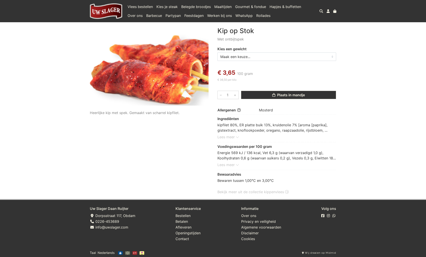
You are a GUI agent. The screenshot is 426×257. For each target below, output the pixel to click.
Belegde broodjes (196, 6)
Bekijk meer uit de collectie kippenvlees (251, 192)
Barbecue (154, 15)
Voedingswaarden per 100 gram (244, 146)
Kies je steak (167, 6)
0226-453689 (106, 221)
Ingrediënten (228, 118)
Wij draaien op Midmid (320, 252)
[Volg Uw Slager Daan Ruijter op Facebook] (322, 215)
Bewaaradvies (229, 174)
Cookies (248, 239)
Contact (182, 239)
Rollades (263, 15)
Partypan (173, 15)
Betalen (182, 221)
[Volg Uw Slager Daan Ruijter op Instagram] (328, 215)
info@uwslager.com (111, 227)
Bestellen (183, 215)
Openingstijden (188, 233)
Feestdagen (194, 15)
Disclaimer (250, 233)
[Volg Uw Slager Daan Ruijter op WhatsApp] (333, 215)
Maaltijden (223, 6)
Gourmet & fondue (250, 6)
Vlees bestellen (140, 6)
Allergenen (227, 110)
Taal (93, 253)
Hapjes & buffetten (285, 6)
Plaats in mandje (290, 95)
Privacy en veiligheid (258, 221)
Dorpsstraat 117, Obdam (114, 215)
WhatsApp (244, 15)
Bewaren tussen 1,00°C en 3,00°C (245, 180)
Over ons (135, 15)
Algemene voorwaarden (261, 227)
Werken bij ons (219, 15)
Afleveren (183, 227)
